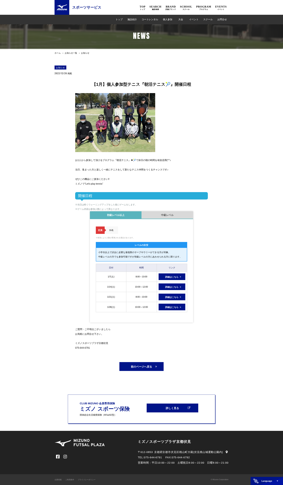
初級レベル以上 (116, 215)
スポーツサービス (86, 7)
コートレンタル (150, 19)
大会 (180, 19)
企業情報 (58, 480)
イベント (194, 19)
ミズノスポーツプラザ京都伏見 (164, 442)
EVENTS (221, 7)
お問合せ (222, 19)
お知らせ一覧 (71, 53)
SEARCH (155, 7)
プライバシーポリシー (87, 480)
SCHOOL (186, 7)
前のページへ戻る (141, 366)
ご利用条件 (69, 480)
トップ (119, 19)
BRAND (170, 7)
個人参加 (167, 19)
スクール (208, 19)
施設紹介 (132, 19)
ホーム (58, 53)
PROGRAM (203, 7)
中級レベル (167, 215)
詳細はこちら (171, 277)
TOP (142, 7)
